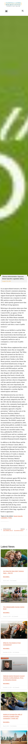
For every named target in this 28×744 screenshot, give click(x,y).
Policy (10, 518)
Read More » (6, 576)
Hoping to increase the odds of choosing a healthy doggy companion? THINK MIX (12, 716)
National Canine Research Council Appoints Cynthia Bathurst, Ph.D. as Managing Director (13, 678)
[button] (6, 11)
